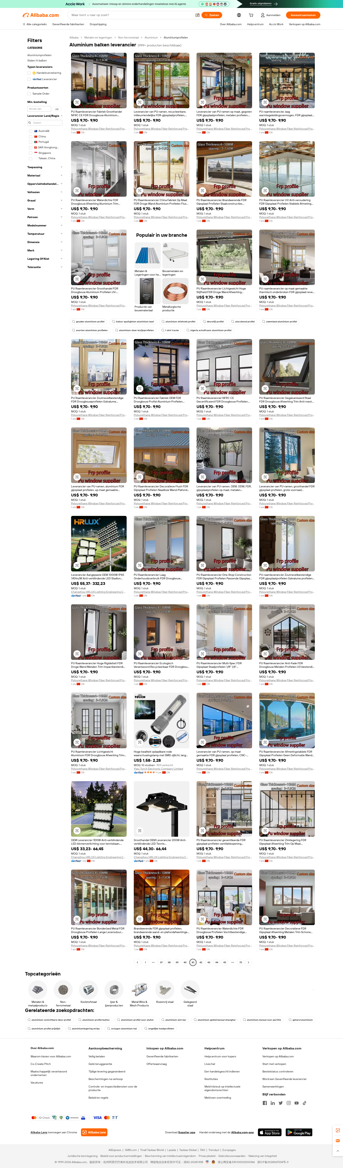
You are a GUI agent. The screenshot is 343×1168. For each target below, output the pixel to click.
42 (200, 962)
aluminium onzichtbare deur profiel (51, 1020)
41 (193, 962)
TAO (202, 1150)
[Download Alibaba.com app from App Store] (270, 1132)
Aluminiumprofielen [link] (176, 37)
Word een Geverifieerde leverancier (284, 1079)
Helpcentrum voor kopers (220, 1056)
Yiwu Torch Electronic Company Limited (158, 768)
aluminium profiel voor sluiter (137, 1020)
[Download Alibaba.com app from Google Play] (299, 1132)
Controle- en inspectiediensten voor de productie (113, 1088)
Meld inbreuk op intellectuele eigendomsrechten (222, 1088)
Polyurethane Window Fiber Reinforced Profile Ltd (99, 128)
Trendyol (213, 1150)
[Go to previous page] (137, 962)
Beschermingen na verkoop (106, 1079)
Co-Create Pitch (41, 1063)
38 (169, 962)
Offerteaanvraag (156, 1063)
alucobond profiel (245, 321)
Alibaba (73, 37)
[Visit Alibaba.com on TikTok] (304, 1103)
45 (224, 962)
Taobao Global (188, 1150)
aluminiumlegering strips (86, 1028)
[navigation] (45, 500)
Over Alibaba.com (42, 1048)
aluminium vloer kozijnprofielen (136, 330)
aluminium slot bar (175, 1020)
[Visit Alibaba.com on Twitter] (280, 1103)
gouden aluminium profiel (90, 321)
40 (185, 962)
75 (240, 962)
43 (208, 962)
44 (216, 962)
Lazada (171, 1150)
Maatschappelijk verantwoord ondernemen (49, 1073)
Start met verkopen (274, 1063)
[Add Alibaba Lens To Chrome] (94, 1132)
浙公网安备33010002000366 (236, 1162)
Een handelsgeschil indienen (222, 1071)
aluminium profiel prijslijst (46, 1028)
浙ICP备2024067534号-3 (272, 1162)
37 (161, 962)
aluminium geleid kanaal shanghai (216, 1020)
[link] (338, 1130)
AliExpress (115, 1150)
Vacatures (37, 1082)
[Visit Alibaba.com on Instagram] (288, 1103)
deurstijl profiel (215, 321)
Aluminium (151, 37)
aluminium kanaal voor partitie (264, 1020)
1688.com (131, 1150)
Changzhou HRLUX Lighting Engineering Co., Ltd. (99, 591)
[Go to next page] (248, 962)
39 (177, 962)
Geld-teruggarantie (100, 1063)
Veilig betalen (97, 1056)
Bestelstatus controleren (277, 1071)
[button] (197, 15)
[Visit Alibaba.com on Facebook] (264, 1103)
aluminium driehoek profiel (180, 321)
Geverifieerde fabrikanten (162, 1056)
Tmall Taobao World (152, 1150)
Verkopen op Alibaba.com (278, 1056)
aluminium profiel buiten (96, 1020)
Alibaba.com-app (242, 1132)
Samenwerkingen (273, 1086)
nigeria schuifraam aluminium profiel (210, 330)
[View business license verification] (207, 1162)
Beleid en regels (98, 1097)
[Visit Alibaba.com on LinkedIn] (272, 1103)
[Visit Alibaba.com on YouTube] (296, 1103)
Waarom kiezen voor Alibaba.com (51, 1056)
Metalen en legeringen (98, 37)
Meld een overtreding (217, 1097)
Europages (229, 1150)
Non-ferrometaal (128, 37)
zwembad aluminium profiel (281, 321)
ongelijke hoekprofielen (161, 1028)
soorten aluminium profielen (92, 330)
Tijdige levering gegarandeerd (107, 1071)
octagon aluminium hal (124, 1028)
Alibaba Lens (39, 1132)
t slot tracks (172, 330)
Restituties (211, 1079)
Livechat (209, 1063)
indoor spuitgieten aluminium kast (135, 321)
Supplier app (186, 1132)
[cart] (252, 15)
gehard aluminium (303, 1020)
